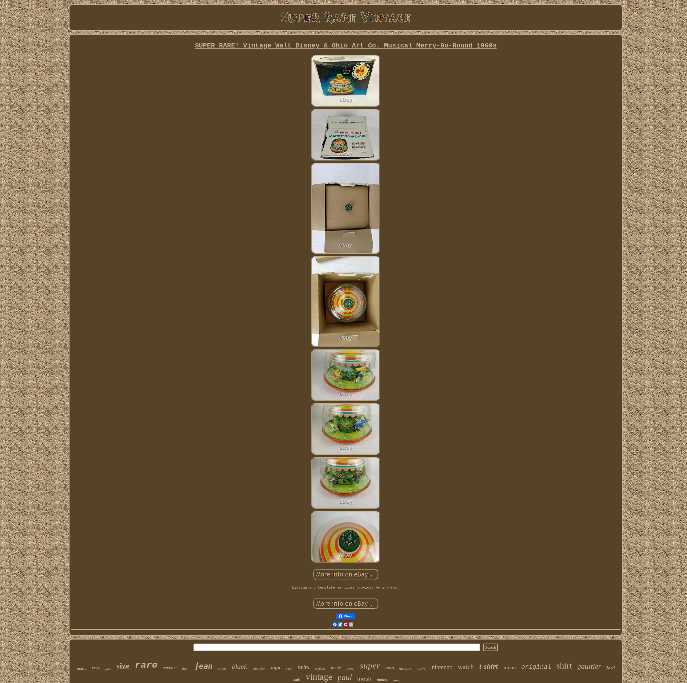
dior (185, 668)
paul (345, 677)
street (350, 668)
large (396, 680)
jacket (421, 668)
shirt (564, 665)
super (370, 665)
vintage (319, 677)
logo (275, 667)
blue (289, 669)
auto (389, 667)
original (536, 667)
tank (296, 679)
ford (610, 667)
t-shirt (488, 666)
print (304, 667)
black (239, 666)
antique (405, 668)
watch (466, 666)
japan (509, 667)
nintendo (442, 667)
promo (222, 668)
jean (203, 666)
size (123, 665)
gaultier (589, 666)
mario (81, 668)
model (382, 679)
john (108, 669)
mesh (364, 678)
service (170, 667)
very (96, 667)
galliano (320, 668)
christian (259, 668)
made (336, 667)
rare (146, 665)
